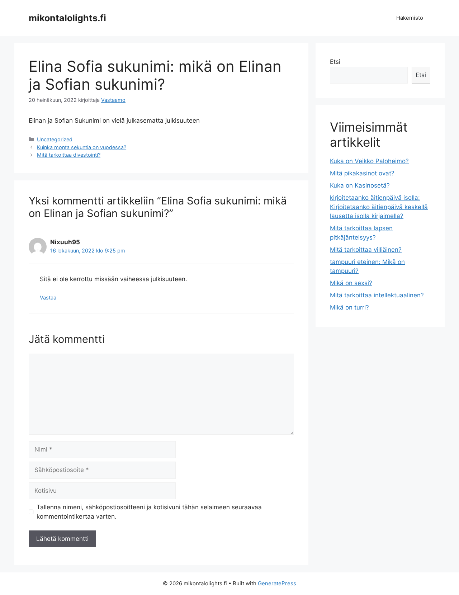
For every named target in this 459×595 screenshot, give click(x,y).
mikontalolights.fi (67, 18)
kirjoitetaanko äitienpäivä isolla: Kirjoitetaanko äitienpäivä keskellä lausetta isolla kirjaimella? (379, 206)
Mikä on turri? (349, 307)
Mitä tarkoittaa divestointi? (68, 155)
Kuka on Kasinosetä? (360, 185)
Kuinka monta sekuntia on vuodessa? (81, 147)
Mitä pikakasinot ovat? (362, 173)
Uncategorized (54, 139)
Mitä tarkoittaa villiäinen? (366, 249)
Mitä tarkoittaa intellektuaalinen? (377, 295)
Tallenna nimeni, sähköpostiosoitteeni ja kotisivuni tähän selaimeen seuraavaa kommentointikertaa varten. (149, 512)
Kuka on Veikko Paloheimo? (369, 161)
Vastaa (48, 297)
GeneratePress (277, 583)
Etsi (335, 61)
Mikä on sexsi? (351, 283)
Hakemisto (409, 17)
